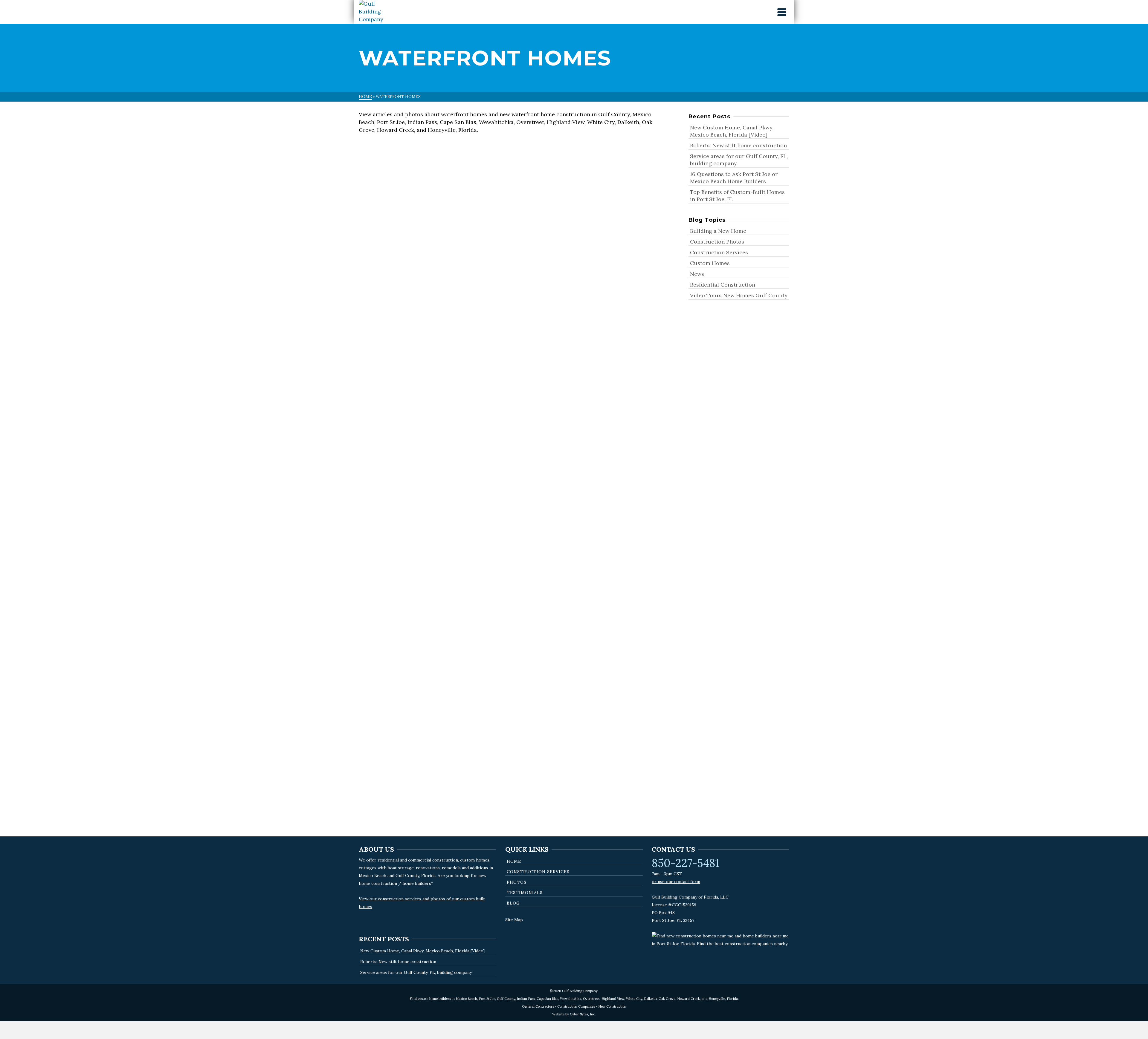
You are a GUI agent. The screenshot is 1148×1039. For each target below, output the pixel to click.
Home (514, 861)
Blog (513, 903)
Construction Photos (387, 261)
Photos (516, 882)
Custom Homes (710, 263)
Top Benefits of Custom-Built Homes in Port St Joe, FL (737, 196)
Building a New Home (718, 230)
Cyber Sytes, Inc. (583, 1014)
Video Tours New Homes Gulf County (407, 269)
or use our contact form (676, 881)
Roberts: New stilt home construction (738, 145)
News (587, 261)
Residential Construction (456, 261)
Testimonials (525, 892)
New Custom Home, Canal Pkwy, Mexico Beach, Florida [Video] (731, 131)
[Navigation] (781, 12)
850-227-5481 (685, 863)
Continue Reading (429, 314)
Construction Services (719, 252)
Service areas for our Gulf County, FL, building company (739, 160)
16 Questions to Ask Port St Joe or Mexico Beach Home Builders (734, 178)
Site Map (514, 919)
